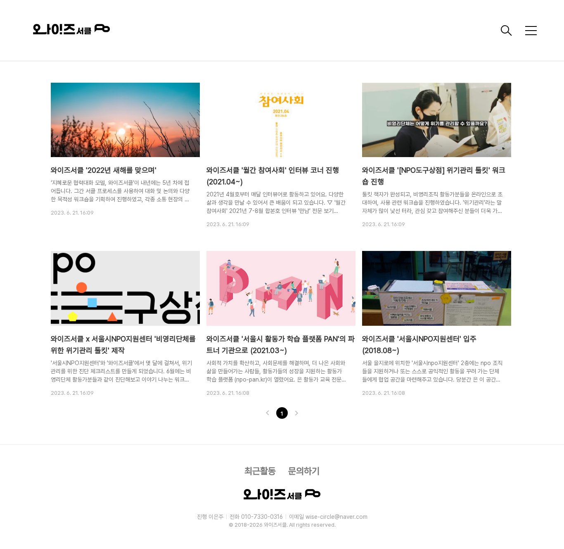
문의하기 (304, 470)
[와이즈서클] (263, 30)
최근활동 (260, 470)
